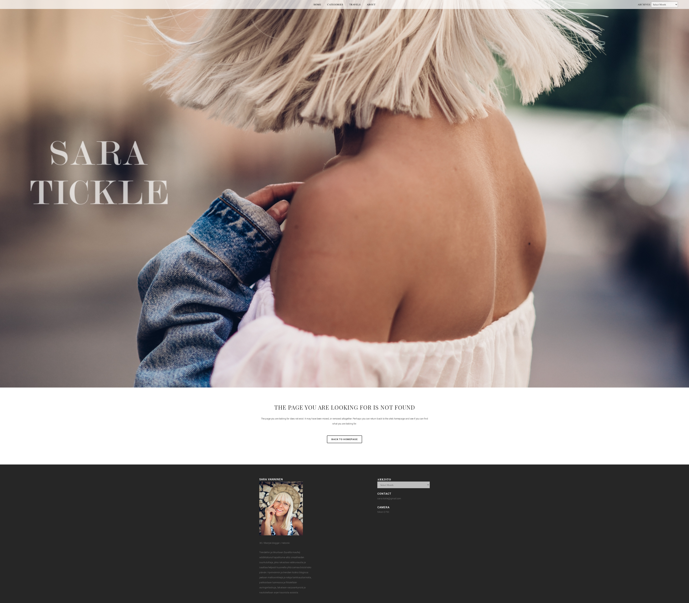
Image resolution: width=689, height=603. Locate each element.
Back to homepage (344, 439)
